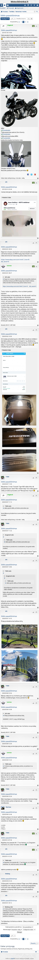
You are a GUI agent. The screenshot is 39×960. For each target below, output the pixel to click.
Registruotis (20, 8)
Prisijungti (11, 8)
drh (6, 182)
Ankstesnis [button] (19, 22)
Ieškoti (3, 8)
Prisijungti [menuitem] (35, 5)
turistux (9, 265)
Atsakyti (4, 19)
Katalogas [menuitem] (25, 5)
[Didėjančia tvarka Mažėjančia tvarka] (29, 930)
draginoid (10, 25)
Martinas (8, 807)
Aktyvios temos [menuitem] (31, 5)
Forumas (5, 952)
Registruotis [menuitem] (38, 5)
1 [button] (21, 22)
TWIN (7, 477)
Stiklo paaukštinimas (10, 15)
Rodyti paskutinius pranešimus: (14, 927)
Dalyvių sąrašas (8, 5)
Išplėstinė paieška (31, 18)
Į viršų (37, 178)
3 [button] (25, 22)
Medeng (7, 873)
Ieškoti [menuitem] (37, 12)
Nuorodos (2, 5)
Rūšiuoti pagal (7, 929)
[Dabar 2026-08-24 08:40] (34, 11)
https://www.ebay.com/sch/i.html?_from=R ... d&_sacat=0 (19, 286)
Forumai (5, 5)
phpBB (12, 958)
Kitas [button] (28, 22)
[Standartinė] (1, 32)
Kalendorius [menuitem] (28, 5)
